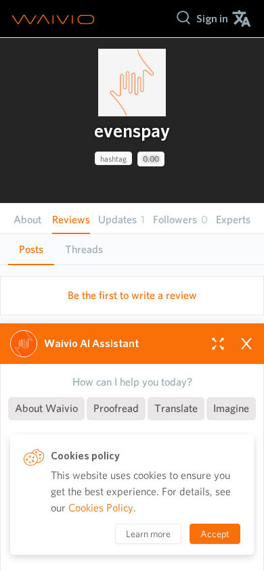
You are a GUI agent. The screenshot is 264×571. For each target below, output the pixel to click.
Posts (31, 249)
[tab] (31, 249)
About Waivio (46, 408)
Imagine (231, 408)
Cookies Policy (100, 508)
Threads (84, 249)
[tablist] (132, 249)
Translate (176, 408)
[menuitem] (212, 18)
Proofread (116, 408)
